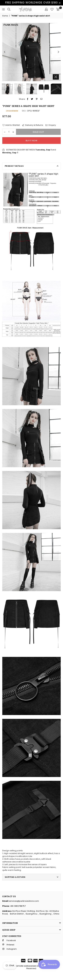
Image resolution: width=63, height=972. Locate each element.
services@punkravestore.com (23, 901)
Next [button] (58, 52)
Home (5, 16)
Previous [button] (4, 52)
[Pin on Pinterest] (36, 99)
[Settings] (46, 9)
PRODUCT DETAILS (14, 166)
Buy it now (31, 140)
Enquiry (52, 125)
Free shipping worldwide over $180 (31, 2)
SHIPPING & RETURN (15, 877)
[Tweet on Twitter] (32, 99)
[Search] (9, 9)
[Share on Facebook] (27, 99)
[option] (31, 52)
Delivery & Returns (34, 125)
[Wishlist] (52, 9)
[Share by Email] (41, 99)
